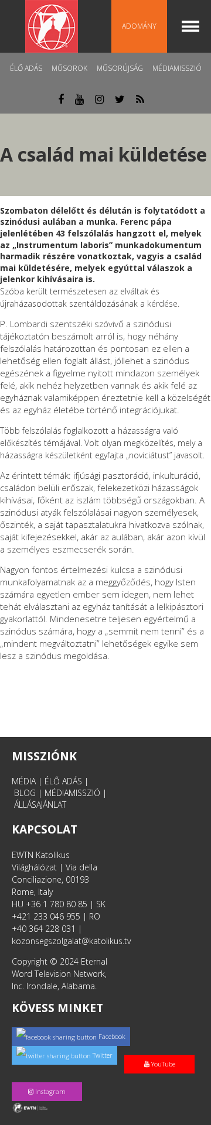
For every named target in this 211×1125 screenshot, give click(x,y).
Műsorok (69, 68)
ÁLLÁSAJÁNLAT (40, 804)
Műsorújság (120, 68)
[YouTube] (161, 1051)
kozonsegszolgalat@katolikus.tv (71, 940)
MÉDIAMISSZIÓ (72, 792)
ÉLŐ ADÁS (63, 781)
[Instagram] (49, 1079)
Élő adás (26, 68)
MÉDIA (24, 781)
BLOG (25, 792)
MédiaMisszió (177, 68)
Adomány (139, 26)
